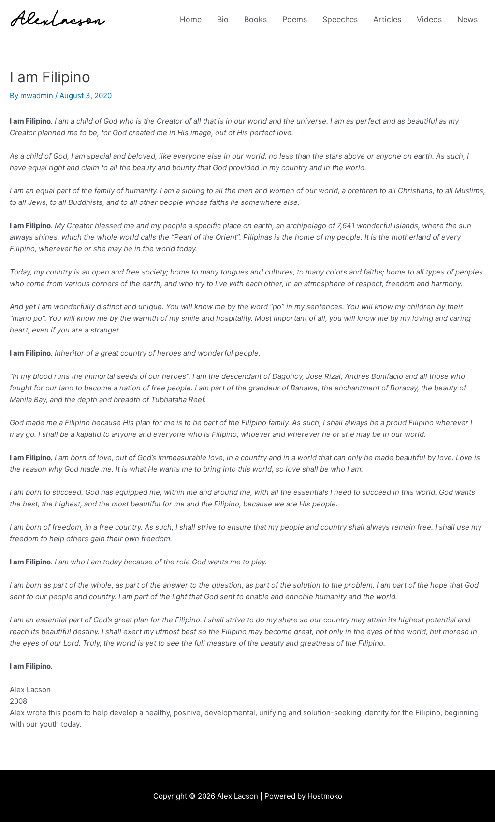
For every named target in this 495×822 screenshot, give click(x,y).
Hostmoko (324, 796)
